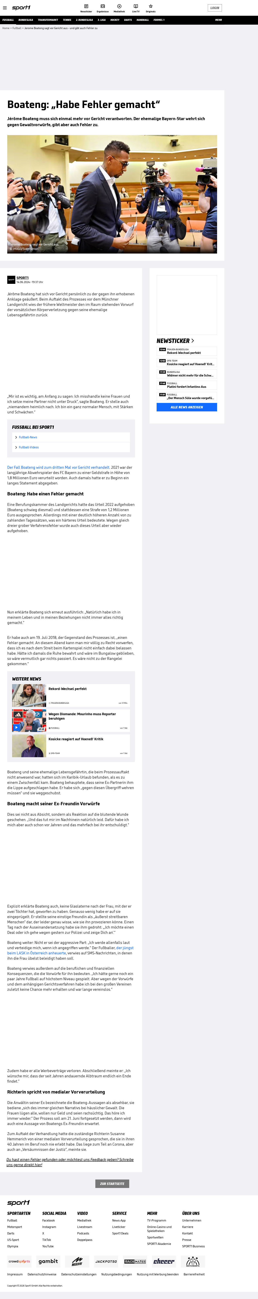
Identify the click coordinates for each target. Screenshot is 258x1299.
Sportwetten (155, 1237)
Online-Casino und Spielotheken (159, 1229)
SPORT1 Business (193, 1246)
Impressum (15, 1274)
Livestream (84, 1227)
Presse (186, 1240)
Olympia (12, 1246)
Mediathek (84, 1220)
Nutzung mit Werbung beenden (158, 1274)
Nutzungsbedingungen (116, 1274)
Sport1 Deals (120, 1233)
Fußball (12, 1220)
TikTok (46, 1240)
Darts (10, 1233)
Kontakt (187, 1233)
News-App (119, 1220)
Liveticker (118, 1227)
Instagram (49, 1227)
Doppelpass (84, 1240)
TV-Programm (156, 1220)
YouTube (48, 1246)
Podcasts (83, 1233)
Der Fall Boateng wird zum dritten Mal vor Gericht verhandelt (58, 467)
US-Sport (13, 1240)
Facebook (48, 1220)
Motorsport (14, 1227)
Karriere (187, 1227)
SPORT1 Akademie (159, 1244)
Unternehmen (191, 1220)
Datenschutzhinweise (42, 1274)
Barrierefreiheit (194, 1274)
